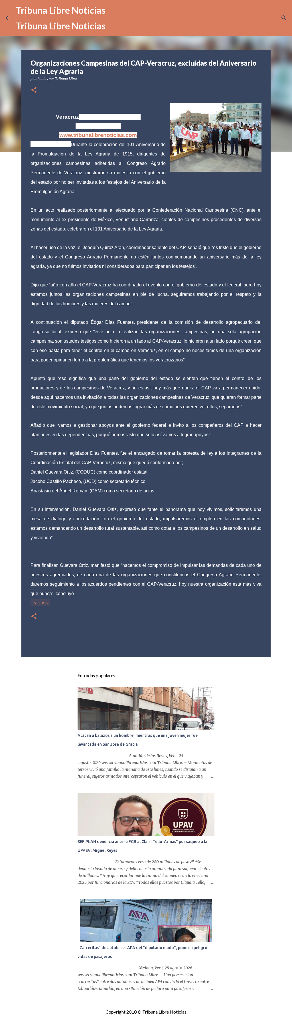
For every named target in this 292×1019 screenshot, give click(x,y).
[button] (34, 90)
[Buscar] (284, 18)
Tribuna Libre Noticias (61, 10)
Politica (40, 603)
